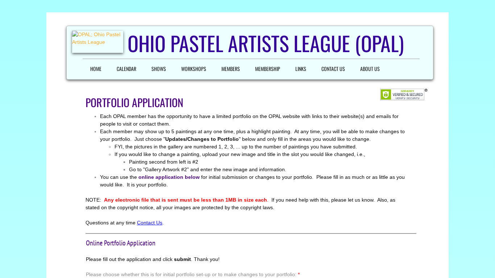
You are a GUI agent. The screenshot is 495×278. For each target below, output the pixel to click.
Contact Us (333, 68)
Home (95, 68)
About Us (370, 68)
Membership (267, 68)
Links (300, 68)
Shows (158, 68)
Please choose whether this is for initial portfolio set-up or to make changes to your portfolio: (193, 274)
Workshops (193, 68)
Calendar (126, 68)
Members (230, 68)
